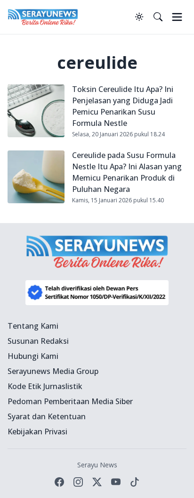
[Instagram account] (78, 482)
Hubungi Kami (33, 356)
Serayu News (97, 464)
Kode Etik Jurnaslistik (45, 386)
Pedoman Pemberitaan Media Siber (70, 401)
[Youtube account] (116, 482)
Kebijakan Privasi (37, 431)
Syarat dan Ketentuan (47, 416)
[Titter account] (97, 482)
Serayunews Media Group (53, 371)
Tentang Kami (33, 326)
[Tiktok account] (134, 482)
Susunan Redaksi (38, 341)
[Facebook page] (59, 482)
